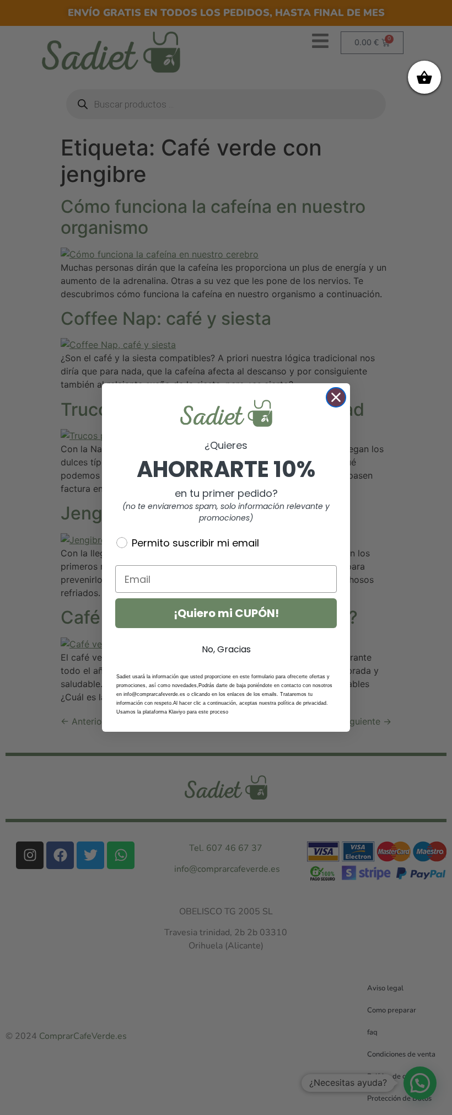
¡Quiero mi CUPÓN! (226, 613)
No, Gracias (226, 649)
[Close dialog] (336, 397)
